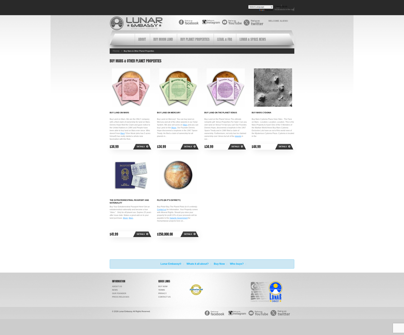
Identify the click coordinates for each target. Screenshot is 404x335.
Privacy (162, 293)
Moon (173, 128)
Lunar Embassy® (170, 263)
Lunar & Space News (253, 39)
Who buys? (237, 263)
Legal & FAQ (224, 39)
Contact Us (164, 297)
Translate (269, 10)
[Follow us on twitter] (254, 23)
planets (238, 136)
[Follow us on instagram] (211, 22)
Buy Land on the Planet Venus (220, 113)
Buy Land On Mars (119, 113)
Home (116, 51)
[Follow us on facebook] (189, 22)
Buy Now (219, 263)
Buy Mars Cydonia (261, 113)
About (142, 39)
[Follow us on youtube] (233, 22)
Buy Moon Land (163, 39)
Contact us (161, 209)
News (115, 290)
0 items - (281, 7)
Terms (161, 290)
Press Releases (120, 297)
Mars (122, 133)
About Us (117, 286)
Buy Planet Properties (195, 39)
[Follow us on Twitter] (281, 313)
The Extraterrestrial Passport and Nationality (129, 201)
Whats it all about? (198, 263)
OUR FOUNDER (119, 293)
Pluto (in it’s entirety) (169, 200)
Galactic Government (179, 218)
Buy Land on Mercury (169, 113)
